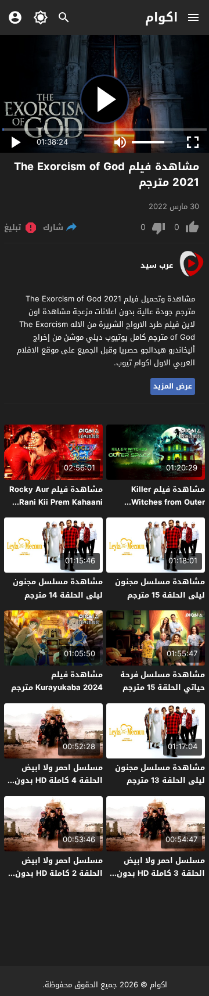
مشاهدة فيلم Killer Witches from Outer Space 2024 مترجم (168, 502)
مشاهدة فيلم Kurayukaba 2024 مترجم (57, 681)
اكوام (161, 17)
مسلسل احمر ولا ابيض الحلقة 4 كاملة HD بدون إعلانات (59, 780)
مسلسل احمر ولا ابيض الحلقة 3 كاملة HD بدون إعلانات (161, 873)
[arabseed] (191, 275)
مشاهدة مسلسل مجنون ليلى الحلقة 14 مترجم (58, 588)
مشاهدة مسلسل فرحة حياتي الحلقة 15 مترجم (162, 681)
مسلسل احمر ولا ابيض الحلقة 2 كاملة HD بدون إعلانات (59, 873)
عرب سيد (156, 265)
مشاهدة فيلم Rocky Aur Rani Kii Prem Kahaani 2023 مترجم (56, 502)
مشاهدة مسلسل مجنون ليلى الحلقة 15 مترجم (160, 588)
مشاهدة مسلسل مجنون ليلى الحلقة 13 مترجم (160, 774)
